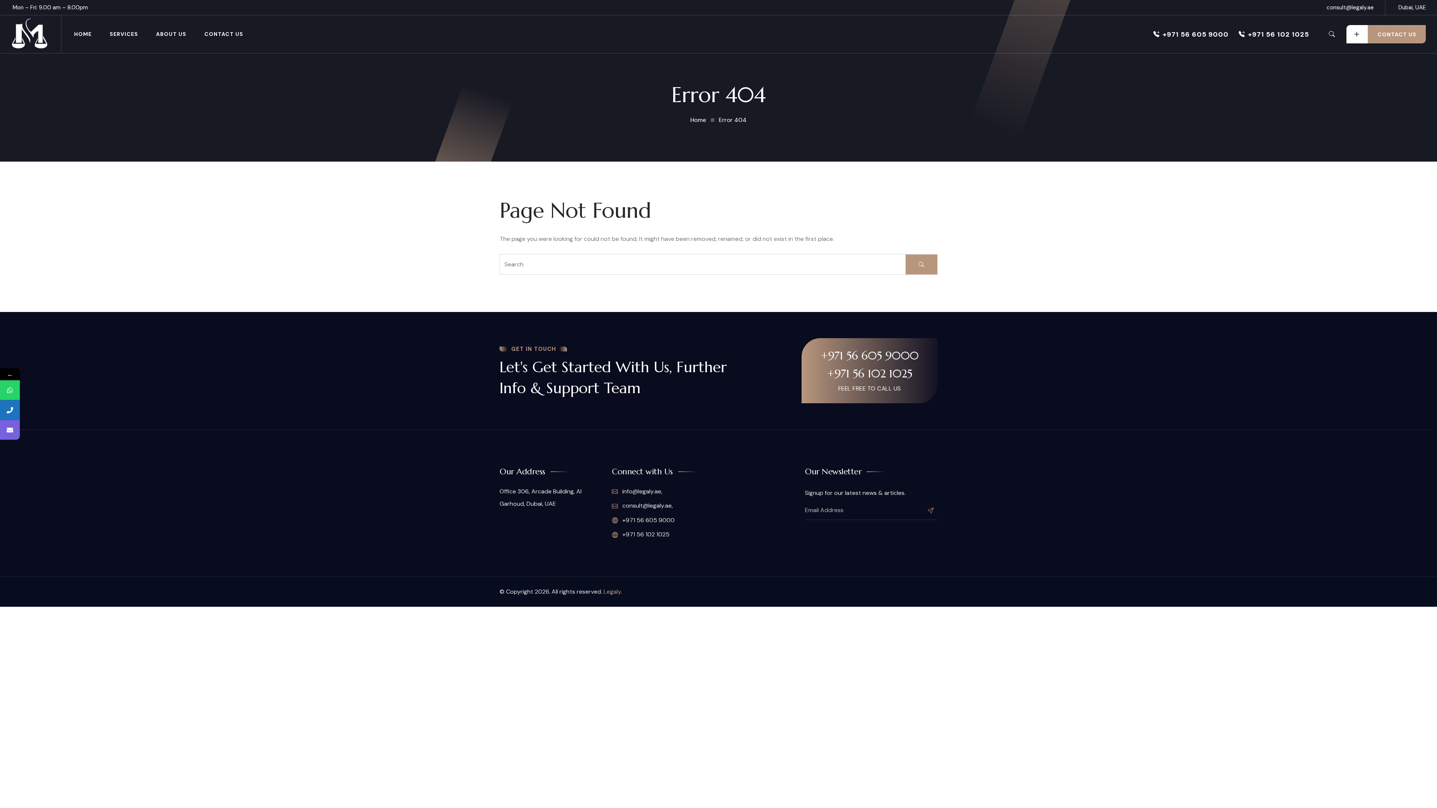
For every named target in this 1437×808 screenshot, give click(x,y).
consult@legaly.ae (1350, 7)
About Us (171, 34)
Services (124, 34)
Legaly (612, 592)
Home (83, 34)
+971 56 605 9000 (1196, 34)
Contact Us (223, 34)
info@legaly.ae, (642, 491)
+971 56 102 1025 (1278, 34)
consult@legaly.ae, (647, 505)
